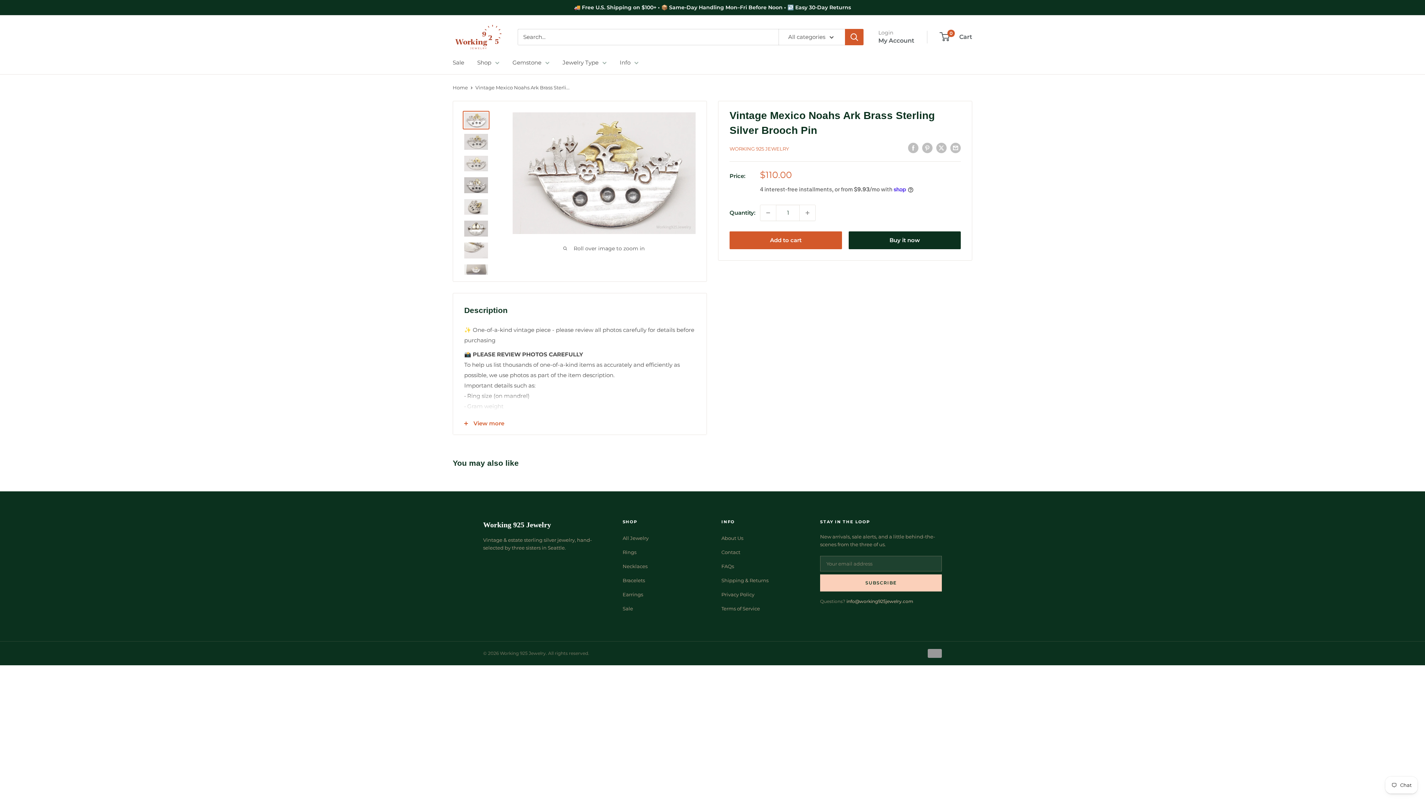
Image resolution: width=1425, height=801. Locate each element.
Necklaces (635, 566)
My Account (896, 40)
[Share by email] (955, 147)
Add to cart (786, 240)
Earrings (633, 594)
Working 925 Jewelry (759, 149)
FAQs (727, 566)
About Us (732, 538)
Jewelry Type (581, 62)
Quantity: (743, 212)
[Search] (854, 37)
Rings (629, 552)
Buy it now (905, 240)
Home (460, 87)
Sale (458, 62)
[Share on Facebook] (913, 147)
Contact (730, 552)
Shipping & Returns (745, 580)
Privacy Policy (737, 594)
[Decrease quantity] (768, 213)
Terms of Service (740, 609)
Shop (484, 62)
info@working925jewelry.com (879, 601)
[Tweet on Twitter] (941, 147)
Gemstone (526, 62)
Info (625, 62)
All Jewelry (636, 538)
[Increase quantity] (807, 213)
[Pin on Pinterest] (927, 147)
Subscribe (881, 583)
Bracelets (634, 580)
